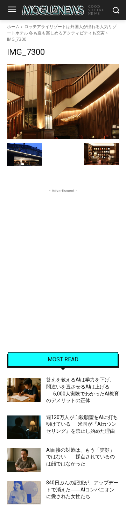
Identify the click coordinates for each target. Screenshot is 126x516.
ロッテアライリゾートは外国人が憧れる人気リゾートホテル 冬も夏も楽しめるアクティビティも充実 (62, 30)
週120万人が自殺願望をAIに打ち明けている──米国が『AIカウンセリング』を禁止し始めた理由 (82, 424)
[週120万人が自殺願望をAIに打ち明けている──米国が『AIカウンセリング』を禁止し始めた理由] (24, 427)
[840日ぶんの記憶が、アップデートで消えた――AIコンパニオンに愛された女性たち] (24, 492)
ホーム (13, 27)
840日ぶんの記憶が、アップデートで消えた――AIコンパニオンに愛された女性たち (82, 489)
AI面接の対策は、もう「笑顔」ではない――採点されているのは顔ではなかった (80, 456)
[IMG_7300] (63, 101)
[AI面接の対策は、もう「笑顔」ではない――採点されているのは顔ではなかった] (24, 460)
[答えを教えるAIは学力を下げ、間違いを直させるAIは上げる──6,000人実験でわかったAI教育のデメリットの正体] (24, 389)
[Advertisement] (63, 257)
